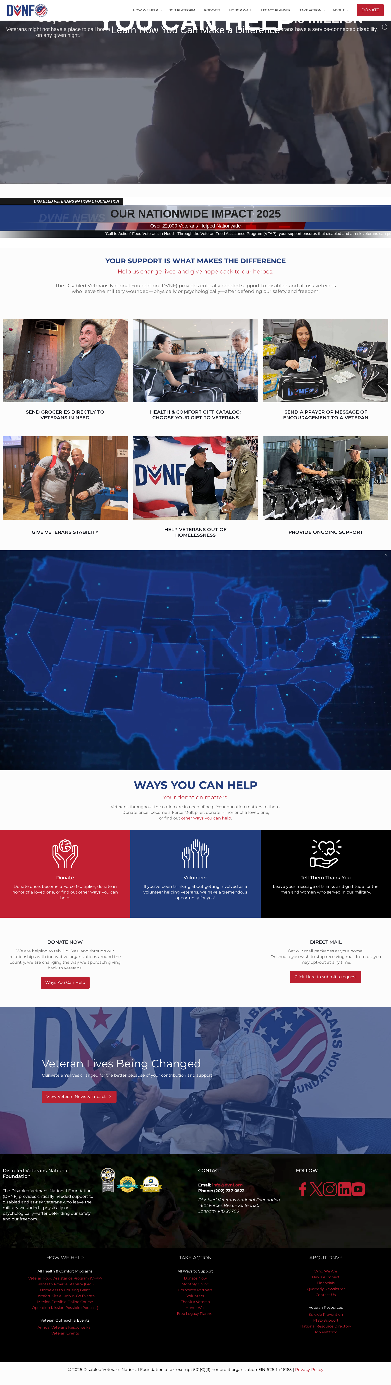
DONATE (370, 9)
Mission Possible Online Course (65, 1302)
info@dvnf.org (227, 1185)
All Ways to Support (195, 1271)
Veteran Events (65, 1333)
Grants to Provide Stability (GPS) (65, 1284)
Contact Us (326, 1295)
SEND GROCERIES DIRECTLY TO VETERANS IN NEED (65, 414)
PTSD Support (326, 1320)
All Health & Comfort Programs (65, 1271)
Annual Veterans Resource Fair (65, 1327)
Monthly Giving (195, 1284)
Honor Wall (195, 1308)
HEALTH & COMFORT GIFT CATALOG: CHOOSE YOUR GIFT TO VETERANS (195, 414)
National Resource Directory (325, 1326)
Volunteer (195, 1296)
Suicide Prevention (326, 1314)
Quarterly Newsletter (326, 1289)
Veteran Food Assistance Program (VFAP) (65, 1278)
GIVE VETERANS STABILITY (65, 532)
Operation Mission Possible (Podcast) (65, 1308)
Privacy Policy (309, 1369)
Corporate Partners (195, 1290)
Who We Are (325, 1271)
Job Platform (325, 1332)
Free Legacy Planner (195, 1313)
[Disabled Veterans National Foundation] (29, 10)
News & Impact (326, 1277)
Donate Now (195, 1278)
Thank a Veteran (195, 1302)
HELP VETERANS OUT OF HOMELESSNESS (195, 532)
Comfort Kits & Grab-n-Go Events (65, 1296)
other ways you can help (206, 818)
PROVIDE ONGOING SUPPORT (325, 532)
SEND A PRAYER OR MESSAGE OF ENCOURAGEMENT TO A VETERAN (325, 414)
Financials (326, 1283)
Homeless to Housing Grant (65, 1290)
